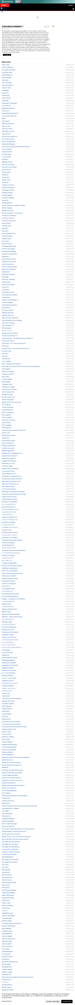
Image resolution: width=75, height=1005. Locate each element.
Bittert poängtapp (6, 425)
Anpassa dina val (7, 1001)
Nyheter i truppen (6, 611)
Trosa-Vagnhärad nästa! (8, 588)
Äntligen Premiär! (6, 604)
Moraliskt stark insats (7, 210)
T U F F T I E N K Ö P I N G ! (8, 645)
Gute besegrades (6, 415)
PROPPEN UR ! (6, 959)
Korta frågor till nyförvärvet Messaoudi (12, 770)
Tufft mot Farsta (6, 172)
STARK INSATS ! (6, 711)
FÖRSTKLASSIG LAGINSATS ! (9, 576)
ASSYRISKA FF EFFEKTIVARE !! (9, 501)
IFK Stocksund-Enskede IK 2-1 (10, 335)
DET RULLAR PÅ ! (6, 954)
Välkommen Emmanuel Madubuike (11, 614)
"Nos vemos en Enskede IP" (9, 788)
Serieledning (5, 100)
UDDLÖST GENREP (7, 944)
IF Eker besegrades (7, 149)
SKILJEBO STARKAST (7, 742)
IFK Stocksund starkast (8, 341)
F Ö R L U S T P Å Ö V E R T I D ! (10, 519)
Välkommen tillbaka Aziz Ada (9, 609)
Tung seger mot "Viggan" (8, 387)
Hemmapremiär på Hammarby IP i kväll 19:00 (14, 430)
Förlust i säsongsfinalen (8, 141)
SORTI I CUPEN (6, 739)
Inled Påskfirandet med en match (10, 593)
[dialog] (37, 997)
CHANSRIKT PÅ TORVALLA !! (9, 461)
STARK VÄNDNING (6, 77)
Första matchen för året (8, 471)
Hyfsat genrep (5, 121)
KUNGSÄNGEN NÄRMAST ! (12, 27)
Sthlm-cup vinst (6, 126)
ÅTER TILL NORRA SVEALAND (9, 823)
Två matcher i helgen (7, 466)
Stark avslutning (6, 223)
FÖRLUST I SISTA (6, 731)
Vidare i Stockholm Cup (8, 443)
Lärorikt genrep (6, 307)
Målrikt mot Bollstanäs (8, 123)
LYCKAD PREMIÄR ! (7, 714)
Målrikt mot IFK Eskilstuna (9, 269)
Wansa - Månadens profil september (11, 364)
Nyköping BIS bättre (7, 162)
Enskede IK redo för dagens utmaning (12, 565)
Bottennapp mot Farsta (8, 190)
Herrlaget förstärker (7, 394)
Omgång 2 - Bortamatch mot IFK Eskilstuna (13, 599)
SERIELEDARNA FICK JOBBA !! (9, 499)
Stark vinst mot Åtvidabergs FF (10, 300)
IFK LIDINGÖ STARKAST (8, 703)
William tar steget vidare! (8, 938)
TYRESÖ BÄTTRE (6, 816)
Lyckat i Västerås (6, 134)
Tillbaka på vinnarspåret (8, 187)
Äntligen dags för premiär (9, 435)
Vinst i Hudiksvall (6, 404)
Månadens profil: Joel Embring (10, 333)
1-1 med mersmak (6, 157)
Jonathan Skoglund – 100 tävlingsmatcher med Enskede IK (17, 338)
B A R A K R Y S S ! (6, 586)
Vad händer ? (5, 159)
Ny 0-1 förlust (5, 241)
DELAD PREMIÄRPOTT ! (8, 754)
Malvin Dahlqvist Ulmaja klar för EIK (11, 481)
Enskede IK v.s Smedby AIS (9, 583)
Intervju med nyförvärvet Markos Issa (12, 765)
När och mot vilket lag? (8, 826)
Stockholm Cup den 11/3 (8, 800)
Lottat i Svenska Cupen (8, 264)
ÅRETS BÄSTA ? (6, 887)
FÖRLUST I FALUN (6, 88)
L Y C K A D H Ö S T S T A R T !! (9, 535)
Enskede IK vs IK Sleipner (8, 555)
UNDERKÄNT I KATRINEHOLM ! (10, 568)
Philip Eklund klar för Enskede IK (10, 632)
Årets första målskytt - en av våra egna (12, 213)
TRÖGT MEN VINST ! (7, 706)
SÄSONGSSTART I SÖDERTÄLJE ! (10, 468)
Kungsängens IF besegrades (9, 103)
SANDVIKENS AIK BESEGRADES (10, 665)
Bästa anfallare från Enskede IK (10, 859)
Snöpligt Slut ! (5, 655)
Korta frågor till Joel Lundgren (10, 844)
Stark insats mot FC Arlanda (9, 389)
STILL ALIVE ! (5, 867)
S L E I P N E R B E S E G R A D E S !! (11, 553)
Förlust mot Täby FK (7, 128)
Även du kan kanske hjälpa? (9, 749)
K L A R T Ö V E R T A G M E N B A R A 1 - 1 (12, 647)
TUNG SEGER (5, 80)
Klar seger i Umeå (6, 351)
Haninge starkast (6, 238)
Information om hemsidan (9, 220)
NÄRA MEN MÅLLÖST (7, 75)
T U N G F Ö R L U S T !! (7, 558)
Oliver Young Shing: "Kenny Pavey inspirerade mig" (15, 839)
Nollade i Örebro (6, 180)
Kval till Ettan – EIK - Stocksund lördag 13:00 (14, 343)
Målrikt (3, 118)
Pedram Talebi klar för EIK (9, 473)
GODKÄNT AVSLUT (6, 979)
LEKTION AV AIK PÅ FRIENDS (9, 854)
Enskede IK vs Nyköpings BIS (9, 517)
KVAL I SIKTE (5, 864)
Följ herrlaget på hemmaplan (9, 295)
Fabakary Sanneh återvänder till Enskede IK (13, 785)
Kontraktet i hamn (6, 226)
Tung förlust (5, 182)
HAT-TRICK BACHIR (7, 875)
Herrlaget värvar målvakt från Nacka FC (12, 479)
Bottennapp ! (5, 277)
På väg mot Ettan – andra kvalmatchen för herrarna (15, 348)
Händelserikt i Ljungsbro (8, 274)
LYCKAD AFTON (6, 798)
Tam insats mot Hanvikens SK (9, 136)
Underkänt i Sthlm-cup (8, 315)
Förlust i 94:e (5, 287)
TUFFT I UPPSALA (6, 734)
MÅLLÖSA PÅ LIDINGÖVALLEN (9, 961)
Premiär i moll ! (6, 433)
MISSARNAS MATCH (7, 967)
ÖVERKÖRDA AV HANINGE (8, 892)
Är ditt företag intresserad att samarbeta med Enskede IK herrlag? (19, 806)
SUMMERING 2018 (6, 974)
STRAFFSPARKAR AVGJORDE (9, 747)
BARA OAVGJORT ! (6, 869)
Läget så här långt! (7, 941)
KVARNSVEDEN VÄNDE (8, 668)
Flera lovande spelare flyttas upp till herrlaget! (14, 726)
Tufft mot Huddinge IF (7, 302)
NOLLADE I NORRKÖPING (8, 926)
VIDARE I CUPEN (6, 903)
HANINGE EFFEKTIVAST (8, 990)
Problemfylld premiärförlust (9, 305)
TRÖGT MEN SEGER (7, 918)
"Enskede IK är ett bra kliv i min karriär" (12, 780)
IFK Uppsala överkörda (8, 374)
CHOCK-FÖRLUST (6, 98)
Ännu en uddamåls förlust (9, 233)
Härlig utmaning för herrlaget (10, 578)
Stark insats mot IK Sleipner (9, 167)
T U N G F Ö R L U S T (7, 691)
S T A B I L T (5, 910)
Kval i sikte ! (5, 356)
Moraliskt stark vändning (8, 249)
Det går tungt (5, 177)
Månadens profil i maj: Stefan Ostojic (11, 402)
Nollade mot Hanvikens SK (9, 458)
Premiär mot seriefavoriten (9, 215)
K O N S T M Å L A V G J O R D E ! (10, 683)
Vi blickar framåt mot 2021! (9, 729)
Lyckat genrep (5, 438)
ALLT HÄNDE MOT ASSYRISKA (9, 862)
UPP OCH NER (5, 949)
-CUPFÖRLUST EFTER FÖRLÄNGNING (11, 698)
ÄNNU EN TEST (6, 803)
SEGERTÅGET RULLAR (7, 913)
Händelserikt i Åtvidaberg (8, 144)
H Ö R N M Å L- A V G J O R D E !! (10, 527)
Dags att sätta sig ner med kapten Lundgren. (14, 205)
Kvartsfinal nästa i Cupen (8, 440)
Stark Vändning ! (6, 650)
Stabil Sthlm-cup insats (8, 131)
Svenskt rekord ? (6, 358)
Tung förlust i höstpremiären (9, 254)
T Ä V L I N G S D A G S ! (8, 619)
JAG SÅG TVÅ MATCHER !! (8, 545)
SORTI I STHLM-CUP (7, 946)
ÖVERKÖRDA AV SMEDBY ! (8, 581)
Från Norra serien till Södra (9, 637)
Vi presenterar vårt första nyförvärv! (11, 724)
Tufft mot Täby (6, 95)
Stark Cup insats (6, 282)
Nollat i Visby (5, 376)
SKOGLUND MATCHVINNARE (9, 890)
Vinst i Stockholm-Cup (8, 325)
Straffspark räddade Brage (9, 246)
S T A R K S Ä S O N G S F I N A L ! (10, 639)
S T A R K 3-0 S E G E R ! (8, 524)
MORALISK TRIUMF (7, 921)
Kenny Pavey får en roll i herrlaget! (11, 721)
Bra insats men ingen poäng (9, 266)
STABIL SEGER (5, 65)
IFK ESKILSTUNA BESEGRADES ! (10, 596)
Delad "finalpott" (6, 369)
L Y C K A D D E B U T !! (7, 514)
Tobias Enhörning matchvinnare (10, 318)
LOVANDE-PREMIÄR (7, 969)
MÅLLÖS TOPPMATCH (7, 905)
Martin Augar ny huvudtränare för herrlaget (13, 491)
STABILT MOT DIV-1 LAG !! (8, 463)
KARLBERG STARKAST (7, 675)
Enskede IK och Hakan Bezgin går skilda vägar (14, 494)
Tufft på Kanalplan (7, 328)
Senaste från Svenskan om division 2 (11, 762)
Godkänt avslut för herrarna (9, 496)
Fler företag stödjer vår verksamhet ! (11, 923)
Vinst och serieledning (8, 412)
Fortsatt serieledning (7, 407)
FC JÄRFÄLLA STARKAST (8, 685)
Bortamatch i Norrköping (8, 522)
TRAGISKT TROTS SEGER (8, 701)
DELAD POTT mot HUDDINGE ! (10, 570)
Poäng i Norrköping (7, 236)
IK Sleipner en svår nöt (8, 185)
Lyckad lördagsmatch (7, 410)
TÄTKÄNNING (5, 90)
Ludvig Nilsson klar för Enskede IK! (11, 852)
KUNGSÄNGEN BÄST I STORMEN (10, 808)
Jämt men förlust (6, 169)
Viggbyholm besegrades (8, 108)
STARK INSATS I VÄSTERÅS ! (9, 662)
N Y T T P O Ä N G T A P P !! (9, 504)
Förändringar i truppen (8, 634)
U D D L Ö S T (5, 982)
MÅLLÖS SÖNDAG (6, 964)
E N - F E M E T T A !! (7, 560)
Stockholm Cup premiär (8, 448)
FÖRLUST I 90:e (6, 693)
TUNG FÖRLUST (6, 696)
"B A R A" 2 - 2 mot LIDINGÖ (9, 678)
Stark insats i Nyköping (8, 197)
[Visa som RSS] (53, 26)
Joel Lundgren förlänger (8, 486)
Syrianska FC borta (7, 530)
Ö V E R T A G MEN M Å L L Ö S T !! (10, 509)
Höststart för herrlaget (8, 542)
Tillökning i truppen (7, 622)
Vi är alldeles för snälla (8, 292)
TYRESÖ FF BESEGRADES (8, 915)
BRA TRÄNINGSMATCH (7, 857)
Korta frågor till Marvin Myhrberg (10, 846)
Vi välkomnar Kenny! (7, 931)
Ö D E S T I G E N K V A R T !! (9, 547)
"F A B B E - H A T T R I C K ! (9, 688)
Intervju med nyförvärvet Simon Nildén (12, 772)
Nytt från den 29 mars (7, 760)
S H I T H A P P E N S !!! (8, 642)
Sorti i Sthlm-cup (6, 105)
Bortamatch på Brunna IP (8, 507)
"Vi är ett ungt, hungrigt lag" (9, 790)
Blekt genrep (5, 256)
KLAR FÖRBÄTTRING (7, 813)
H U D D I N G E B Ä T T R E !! (9, 512)
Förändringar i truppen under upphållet (12, 540)
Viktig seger (5, 228)
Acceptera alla (67, 1001)
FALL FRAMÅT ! (5, 811)
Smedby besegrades (7, 195)
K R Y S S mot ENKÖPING (8, 673)
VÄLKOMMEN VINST (7, 933)
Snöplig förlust (6, 272)
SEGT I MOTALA (6, 908)
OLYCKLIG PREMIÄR (7, 936)
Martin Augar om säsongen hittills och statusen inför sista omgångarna (21, 366)
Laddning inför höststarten (9, 261)
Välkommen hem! (6, 719)
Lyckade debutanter (7, 151)
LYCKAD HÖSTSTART (7, 72)
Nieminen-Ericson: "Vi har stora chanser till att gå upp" (16, 836)
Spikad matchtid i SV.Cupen (9, 259)
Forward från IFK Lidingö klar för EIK (11, 476)
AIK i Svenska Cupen (7, 877)
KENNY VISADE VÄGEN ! (8, 895)
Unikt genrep (5, 174)
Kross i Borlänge (6, 361)
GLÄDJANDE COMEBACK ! (8, 818)
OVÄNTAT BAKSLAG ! (7, 708)
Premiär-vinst (5, 111)
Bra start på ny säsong (8, 139)
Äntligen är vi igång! (7, 972)
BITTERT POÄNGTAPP (7, 67)
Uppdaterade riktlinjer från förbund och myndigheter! (16, 757)
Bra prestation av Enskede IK (9, 456)
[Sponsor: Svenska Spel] (18, 1)
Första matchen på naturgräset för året (12, 573)
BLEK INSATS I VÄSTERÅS (8, 70)
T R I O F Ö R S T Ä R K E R (8, 624)
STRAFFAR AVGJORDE (7, 951)
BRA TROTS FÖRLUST (7, 956)
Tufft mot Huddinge (7, 208)
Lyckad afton (5, 200)
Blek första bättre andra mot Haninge (12, 320)
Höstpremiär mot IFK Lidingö (9, 537)
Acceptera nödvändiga (52, 1001)
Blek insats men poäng (8, 164)
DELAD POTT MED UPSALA (9, 670)
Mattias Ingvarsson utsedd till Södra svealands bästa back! (17, 977)
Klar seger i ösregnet (7, 310)
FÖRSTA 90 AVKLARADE (8, 821)
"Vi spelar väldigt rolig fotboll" (10, 775)
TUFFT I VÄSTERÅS (7, 82)
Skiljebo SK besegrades (8, 371)
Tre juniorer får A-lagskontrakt (10, 849)
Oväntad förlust (6, 297)
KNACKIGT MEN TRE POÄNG (9, 882)
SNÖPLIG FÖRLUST (7, 880)
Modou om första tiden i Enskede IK (11, 777)
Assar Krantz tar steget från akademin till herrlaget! (15, 146)
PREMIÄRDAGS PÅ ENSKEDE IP (10, 113)
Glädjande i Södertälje (7, 312)
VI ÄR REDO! (5, 716)
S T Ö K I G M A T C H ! (7, 591)
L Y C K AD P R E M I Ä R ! (8, 601)
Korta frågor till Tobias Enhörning (11, 841)
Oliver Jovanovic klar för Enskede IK (11, 834)
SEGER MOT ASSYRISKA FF (9, 783)
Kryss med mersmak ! (7, 652)
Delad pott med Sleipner (8, 284)
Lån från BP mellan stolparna (10, 532)
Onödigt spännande (7, 203)
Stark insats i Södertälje (8, 279)
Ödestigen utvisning (7, 192)
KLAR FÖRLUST (6, 900)
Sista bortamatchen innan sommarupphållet (13, 550)
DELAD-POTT (5, 93)
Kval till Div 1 (5, 353)
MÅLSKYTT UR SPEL (7, 987)
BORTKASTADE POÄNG (8, 898)
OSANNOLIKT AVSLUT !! (8, 680)
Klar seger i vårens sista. (8, 397)
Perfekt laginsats (6, 427)
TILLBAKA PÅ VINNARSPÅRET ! (10, 563)
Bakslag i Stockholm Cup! (8, 445)
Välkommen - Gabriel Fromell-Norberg (12, 616)
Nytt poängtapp (6, 381)
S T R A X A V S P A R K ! (8, 606)
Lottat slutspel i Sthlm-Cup (9, 116)
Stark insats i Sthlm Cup (8, 218)
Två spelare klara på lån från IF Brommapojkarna (15, 795)
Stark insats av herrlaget (8, 420)
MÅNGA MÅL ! (5, 767)
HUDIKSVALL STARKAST (8, 737)
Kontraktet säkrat (6, 154)
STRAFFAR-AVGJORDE (7, 752)
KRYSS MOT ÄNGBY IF (7, 85)
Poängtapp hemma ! (7, 384)
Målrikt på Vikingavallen (8, 450)
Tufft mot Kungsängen (8, 399)
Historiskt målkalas (7, 379)
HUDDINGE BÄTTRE (7, 984)
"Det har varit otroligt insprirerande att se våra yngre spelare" (18, 829)
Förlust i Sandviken (7, 417)
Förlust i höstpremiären (8, 392)
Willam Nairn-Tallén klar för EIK (10, 484)
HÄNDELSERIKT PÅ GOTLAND (9, 657)
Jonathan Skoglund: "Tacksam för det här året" (14, 831)
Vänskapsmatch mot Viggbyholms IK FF (12, 453)
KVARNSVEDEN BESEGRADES (9, 744)
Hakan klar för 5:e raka (8, 629)
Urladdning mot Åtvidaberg (9, 251)
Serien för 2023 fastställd (9, 489)
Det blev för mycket (7, 243)
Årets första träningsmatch (9, 627)
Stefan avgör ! (5, 346)
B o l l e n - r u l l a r (7, 330)
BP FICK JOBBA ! (6, 793)
